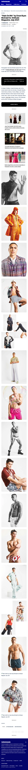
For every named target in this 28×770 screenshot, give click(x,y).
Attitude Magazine (9, 726)
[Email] (9, 29)
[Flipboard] (24, 742)
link (18, 81)
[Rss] (26, 742)
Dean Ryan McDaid (18, 726)
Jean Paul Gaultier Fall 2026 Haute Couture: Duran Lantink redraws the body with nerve (14, 128)
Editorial (3, 13)
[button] (18, 1)
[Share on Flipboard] (6, 29)
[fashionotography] (5, 1)
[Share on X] (4, 29)
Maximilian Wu (5, 22)
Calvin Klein (8, 97)
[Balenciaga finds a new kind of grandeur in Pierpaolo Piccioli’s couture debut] (15, 157)
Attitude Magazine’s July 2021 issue (13, 69)
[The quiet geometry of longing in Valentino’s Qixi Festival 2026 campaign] (15, 139)
